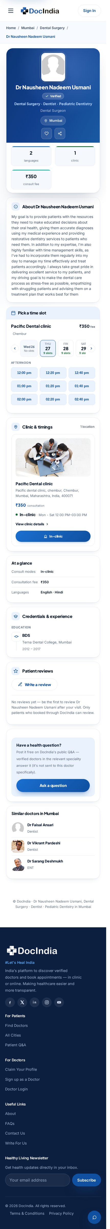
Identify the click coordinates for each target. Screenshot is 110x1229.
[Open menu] (10, 10)
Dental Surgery (52, 28)
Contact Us (15, 1133)
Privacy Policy (61, 1213)
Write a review (38, 684)
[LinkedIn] (34, 1002)
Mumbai (28, 28)
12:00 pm (24, 373)
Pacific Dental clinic (34, 483)
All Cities (13, 1035)
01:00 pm (24, 386)
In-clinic (56, 536)
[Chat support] (94, 1217)
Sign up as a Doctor (22, 1079)
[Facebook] (10, 1002)
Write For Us (16, 1143)
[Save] (46, 133)
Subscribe (86, 1180)
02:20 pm (53, 399)
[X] (22, 1002)
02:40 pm (82, 399)
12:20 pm (53, 373)
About (10, 1113)
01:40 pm (82, 386)
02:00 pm (24, 399)
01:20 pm (53, 386)
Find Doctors (16, 1025)
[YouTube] (59, 1002)
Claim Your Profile (21, 1069)
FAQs (10, 1123)
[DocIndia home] (39, 11)
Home (11, 28)
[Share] (59, 133)
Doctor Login (16, 1089)
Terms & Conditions (27, 1213)
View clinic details (30, 524)
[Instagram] (47, 1002)
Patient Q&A (15, 1045)
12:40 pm (82, 373)
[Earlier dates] (15, 348)
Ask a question (53, 785)
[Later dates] (91, 348)
